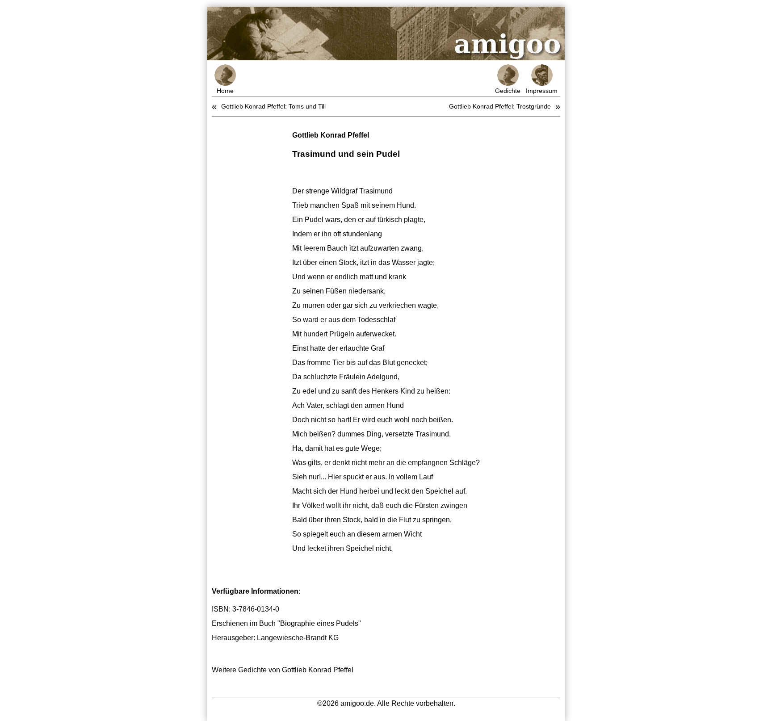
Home (225, 90)
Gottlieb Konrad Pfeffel (330, 135)
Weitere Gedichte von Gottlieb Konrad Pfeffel (282, 670)
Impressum (542, 90)
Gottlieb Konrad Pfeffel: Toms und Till (273, 106)
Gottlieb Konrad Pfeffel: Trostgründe (500, 106)
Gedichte (507, 90)
